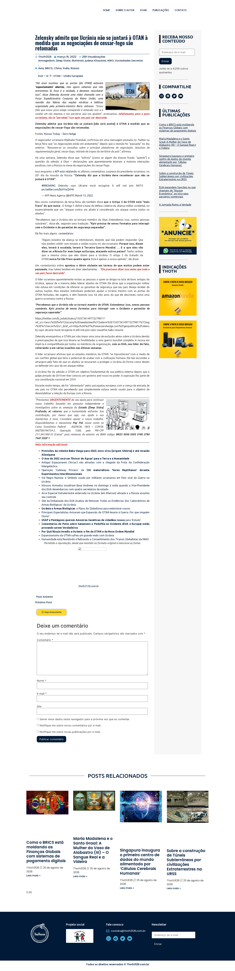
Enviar (165, 61)
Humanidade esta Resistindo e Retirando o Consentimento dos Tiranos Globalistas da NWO (95, 539)
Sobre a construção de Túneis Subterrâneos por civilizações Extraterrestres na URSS (176, 176)
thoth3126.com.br (88, 586)
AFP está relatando (66, 171)
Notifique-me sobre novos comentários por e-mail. (70, 725)
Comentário (45, 640)
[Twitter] (174, 96)
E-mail (42, 693)
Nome (41, 680)
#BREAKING (48, 185)
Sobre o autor (125, 10)
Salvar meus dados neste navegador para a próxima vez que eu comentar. (85, 719)
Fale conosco (114, 924)
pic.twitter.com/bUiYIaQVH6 (58, 189)
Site (39, 706)
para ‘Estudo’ (91, 520)
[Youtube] (180, 96)
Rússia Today (52, 133)
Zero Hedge (69, 133)
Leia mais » (33, 875)
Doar (143, 10)
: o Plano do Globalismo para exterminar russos (86, 508)
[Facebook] (167, 96)
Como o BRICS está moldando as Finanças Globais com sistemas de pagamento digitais (177, 127)
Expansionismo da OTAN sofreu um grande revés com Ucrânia (78, 535)
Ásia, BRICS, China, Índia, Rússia (58, 68)
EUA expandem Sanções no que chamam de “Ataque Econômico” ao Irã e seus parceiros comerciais (177, 192)
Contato (181, 10)
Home (106, 10)
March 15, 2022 (84, 195)
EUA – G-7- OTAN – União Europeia (60, 76)
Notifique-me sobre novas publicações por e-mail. (70, 731)
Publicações (161, 10)
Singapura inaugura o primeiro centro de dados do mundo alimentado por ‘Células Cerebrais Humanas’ (176, 160)
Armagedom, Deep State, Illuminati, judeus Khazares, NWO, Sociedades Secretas (90, 60)
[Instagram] (161, 96)
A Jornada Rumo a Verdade (175, 204)
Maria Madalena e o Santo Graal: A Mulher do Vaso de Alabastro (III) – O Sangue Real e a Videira (177, 143)
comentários (66, 233)
